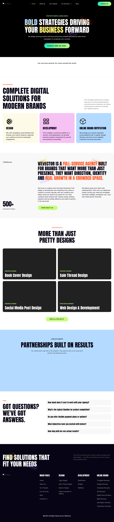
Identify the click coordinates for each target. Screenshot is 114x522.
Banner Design (64, 488)
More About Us (47, 208)
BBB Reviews (101, 499)
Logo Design (63, 480)
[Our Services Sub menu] (71, 4)
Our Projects (53, 4)
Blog (77, 4)
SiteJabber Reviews (103, 502)
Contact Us (104, 4)
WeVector (67, 516)
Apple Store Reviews (104, 495)
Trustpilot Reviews (103, 480)
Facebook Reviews (103, 488)
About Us (42, 4)
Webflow (81, 488)
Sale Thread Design (65, 484)
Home (33, 4)
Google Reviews (102, 484)
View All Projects (56, 319)
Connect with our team (56, 46)
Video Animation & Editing (65, 493)
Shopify (80, 484)
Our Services (65, 4)
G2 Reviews (101, 491)
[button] (79, 402)
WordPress (81, 480)
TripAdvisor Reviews (104, 506)
